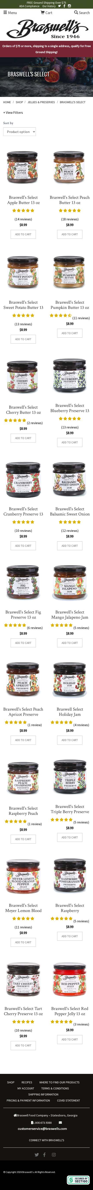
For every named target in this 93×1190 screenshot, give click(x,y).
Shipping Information (43, 1094)
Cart (48, 12)
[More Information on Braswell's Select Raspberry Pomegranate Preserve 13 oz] (70, 876)
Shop (19, 102)
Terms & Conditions (55, 1088)
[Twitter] (38, 1155)
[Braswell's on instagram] (69, 6)
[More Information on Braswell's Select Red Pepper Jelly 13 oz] (70, 980)
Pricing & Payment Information (28, 1100)
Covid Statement (68, 1100)
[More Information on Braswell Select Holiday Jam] (70, 680)
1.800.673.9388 (42, 1123)
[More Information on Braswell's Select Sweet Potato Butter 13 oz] (23, 272)
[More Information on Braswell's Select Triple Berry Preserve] (70, 778)
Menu (12, 12)
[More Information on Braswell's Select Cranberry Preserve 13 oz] (23, 480)
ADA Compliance (29, 6)
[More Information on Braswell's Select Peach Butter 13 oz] (70, 167)
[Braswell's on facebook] (64, 6)
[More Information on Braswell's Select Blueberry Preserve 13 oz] (70, 377)
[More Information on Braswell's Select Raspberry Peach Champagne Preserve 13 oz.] (23, 778)
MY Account (26, 1088)
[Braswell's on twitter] (59, 6)
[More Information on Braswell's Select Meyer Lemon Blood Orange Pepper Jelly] (23, 876)
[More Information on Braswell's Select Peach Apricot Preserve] (23, 680)
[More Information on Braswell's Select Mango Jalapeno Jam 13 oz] (70, 583)
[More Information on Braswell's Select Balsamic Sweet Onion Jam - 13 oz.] (70, 480)
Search (84, 12)
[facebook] (46, 1155)
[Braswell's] (46, 28)
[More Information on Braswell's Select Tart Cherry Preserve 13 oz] (23, 980)
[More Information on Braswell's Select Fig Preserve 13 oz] (23, 583)
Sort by (8, 123)
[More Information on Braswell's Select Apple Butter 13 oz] (23, 167)
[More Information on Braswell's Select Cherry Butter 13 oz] (23, 377)
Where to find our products (59, 1082)
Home (7, 102)
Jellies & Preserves (41, 102)
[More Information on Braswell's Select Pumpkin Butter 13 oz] (70, 272)
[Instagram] (55, 1155)
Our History (49, 6)
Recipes (27, 1082)
